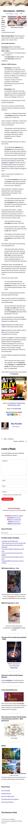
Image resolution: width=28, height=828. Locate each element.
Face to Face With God (7, 802)
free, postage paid (14, 519)
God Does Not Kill (6, 793)
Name (4, 480)
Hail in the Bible (5, 790)
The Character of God (7, 819)
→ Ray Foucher (15, 426)
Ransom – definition (19, 441)
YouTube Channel (14, 523)
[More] (17, 414)
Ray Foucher (9, 13)
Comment (5, 461)
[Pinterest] (12, 414)
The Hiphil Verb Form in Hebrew (10, 799)
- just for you (14, 521)
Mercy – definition (8, 439)
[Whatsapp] (15, 414)
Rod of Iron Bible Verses (7, 796)
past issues (14, 517)
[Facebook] (8, 414)
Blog (16, 13)
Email (4, 486)
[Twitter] (10, 414)
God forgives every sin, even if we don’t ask (14, 543)
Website (4, 491)
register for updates (14, 515)
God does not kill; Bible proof (10, 541)
